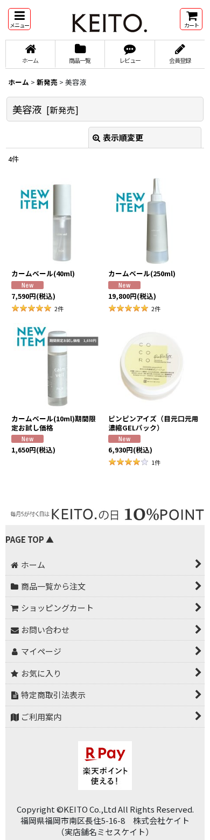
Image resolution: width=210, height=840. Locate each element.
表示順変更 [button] (123, 137)
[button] (19, 19)
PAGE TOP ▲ (29, 539)
